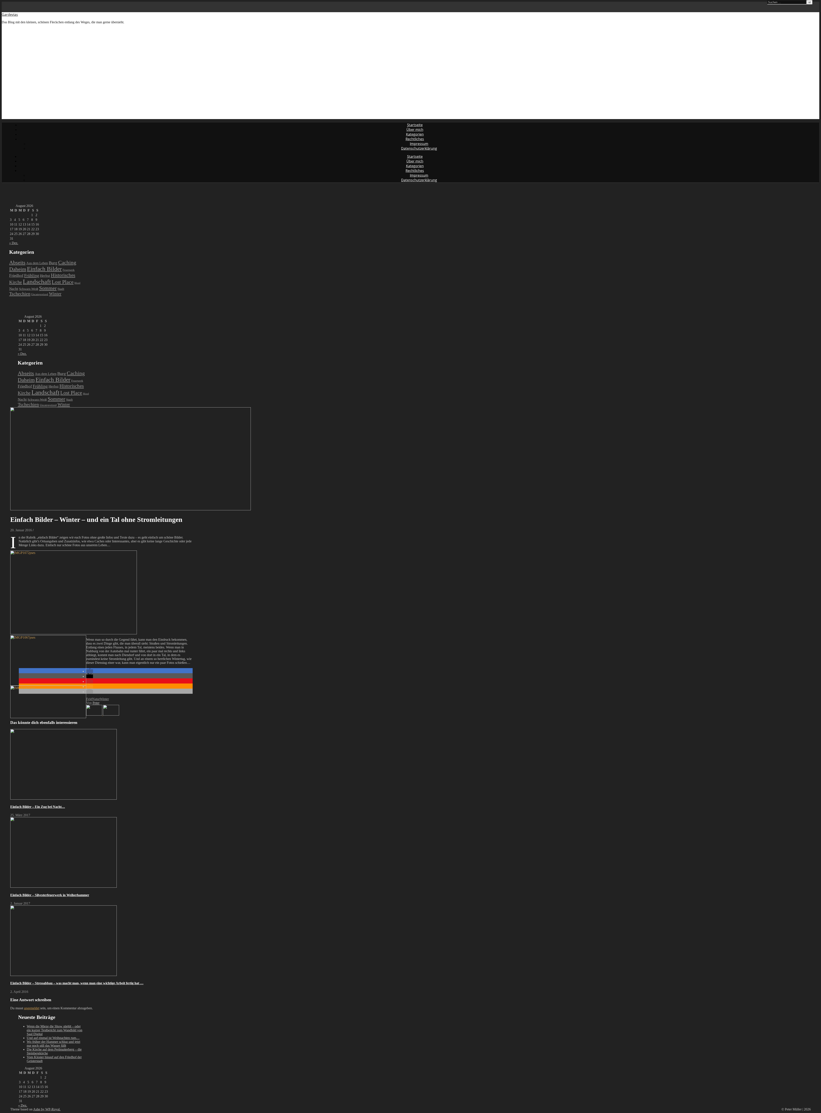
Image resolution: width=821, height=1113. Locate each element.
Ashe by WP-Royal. (47, 1109)
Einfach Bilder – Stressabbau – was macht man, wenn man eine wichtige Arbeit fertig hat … (76, 983)
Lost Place (63, 282)
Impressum (419, 143)
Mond (77, 283)
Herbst (45, 276)
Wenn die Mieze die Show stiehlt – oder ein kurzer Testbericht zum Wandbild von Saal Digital (54, 1030)
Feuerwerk (69, 270)
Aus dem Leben (37, 263)
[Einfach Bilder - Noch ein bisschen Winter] (94, 714)
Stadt (61, 289)
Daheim (17, 269)
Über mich (414, 129)
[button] (89, 671)
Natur (96, 699)
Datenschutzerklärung (419, 148)
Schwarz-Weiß (28, 289)
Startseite (415, 125)
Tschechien (19, 293)
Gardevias (10, 14)
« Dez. (13, 243)
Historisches (63, 275)
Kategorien (415, 134)
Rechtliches (415, 139)
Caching (67, 262)
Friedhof (16, 275)
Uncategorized (39, 294)
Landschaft (37, 281)
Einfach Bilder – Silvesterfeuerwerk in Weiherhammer (49, 895)
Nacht (13, 289)
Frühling (31, 275)
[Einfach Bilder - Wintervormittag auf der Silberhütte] (111, 714)
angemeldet (31, 1008)
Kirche (15, 282)
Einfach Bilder (44, 269)
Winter (55, 293)
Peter (96, 703)
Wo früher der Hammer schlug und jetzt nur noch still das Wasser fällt (53, 1043)
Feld (89, 699)
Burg (53, 263)
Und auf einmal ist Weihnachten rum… (53, 1038)
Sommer (48, 288)
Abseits (17, 262)
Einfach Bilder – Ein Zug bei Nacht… (37, 807)
